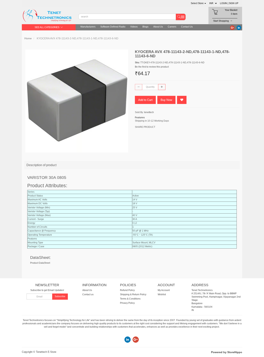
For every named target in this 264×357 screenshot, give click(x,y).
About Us (158, 26)
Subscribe (60, 296)
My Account (164, 290)
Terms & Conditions (130, 298)
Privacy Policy (127, 303)
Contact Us (187, 26)
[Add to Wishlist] (182, 100)
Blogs (145, 26)
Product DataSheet (40, 263)
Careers (172, 26)
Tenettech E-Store (46, 351)
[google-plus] (232, 27)
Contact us (88, 294)
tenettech (149, 112)
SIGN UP (233, 3)
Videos (134, 26)
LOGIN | (224, 3)
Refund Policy (127, 290)
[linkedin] (239, 27)
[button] (198, 3)
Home (28, 38)
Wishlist (162, 294)
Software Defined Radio (112, 26)
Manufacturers (87, 26)
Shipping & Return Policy (133, 294)
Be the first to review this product (152, 66)
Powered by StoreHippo (226, 352)
